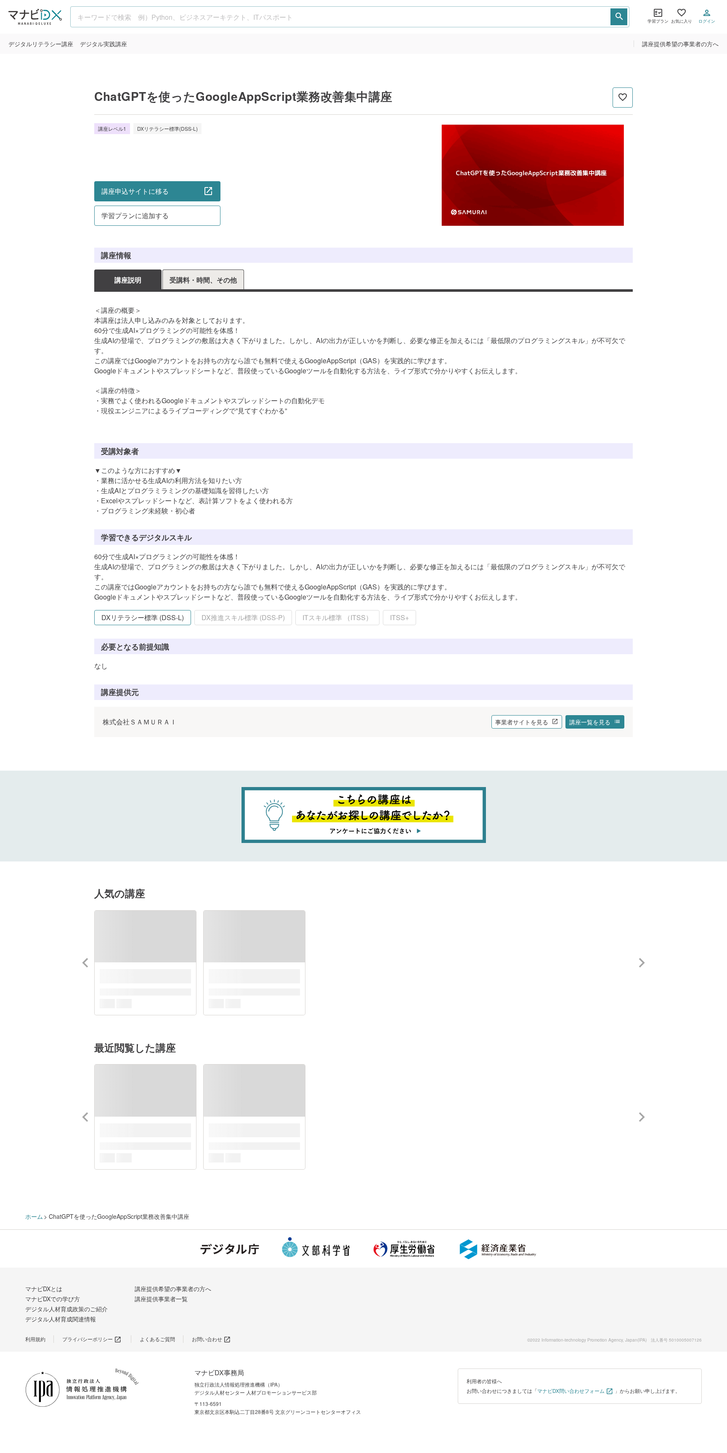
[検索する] (618, 16)
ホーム (34, 1216)
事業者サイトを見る (521, 722)
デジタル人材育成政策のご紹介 (66, 1309)
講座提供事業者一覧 (161, 1298)
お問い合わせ (207, 1338)
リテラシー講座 (40, 44)
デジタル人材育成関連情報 (60, 1319)
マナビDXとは (43, 1288)
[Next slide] (641, 962)
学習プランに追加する (135, 215)
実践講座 (103, 44)
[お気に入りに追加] (623, 97)
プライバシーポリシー (87, 1338)
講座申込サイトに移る (135, 191)
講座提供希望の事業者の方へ (680, 44)
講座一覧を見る (589, 722)
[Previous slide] (85, 962)
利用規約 (35, 1338)
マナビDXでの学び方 (52, 1298)
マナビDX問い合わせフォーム (571, 1390)
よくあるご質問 (157, 1338)
